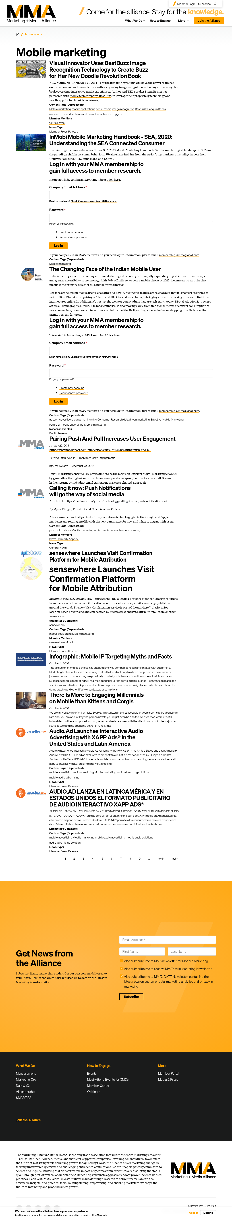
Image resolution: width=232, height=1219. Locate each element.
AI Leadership (25, 1091)
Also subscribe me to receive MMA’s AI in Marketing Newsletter (168, 968)
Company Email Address (68, 187)
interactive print (59, 114)
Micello (69, 642)
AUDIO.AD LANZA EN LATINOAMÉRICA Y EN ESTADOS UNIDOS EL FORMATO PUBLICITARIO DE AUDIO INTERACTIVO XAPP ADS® (109, 798)
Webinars (93, 1091)
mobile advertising (60, 772)
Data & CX (23, 1085)
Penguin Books (156, 109)
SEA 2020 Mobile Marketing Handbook (128, 150)
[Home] (17, 34)
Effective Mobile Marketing (167, 419)
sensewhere (57, 642)
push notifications (60, 530)
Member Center (98, 1085)
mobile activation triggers (106, 114)
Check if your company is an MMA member (94, 201)
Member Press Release (63, 131)
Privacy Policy (194, 1205)
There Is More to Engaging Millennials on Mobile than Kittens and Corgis (96, 698)
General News (58, 547)
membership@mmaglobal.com (179, 255)
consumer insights (85, 419)
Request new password (73, 237)
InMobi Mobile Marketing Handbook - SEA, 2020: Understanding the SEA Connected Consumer (110, 140)
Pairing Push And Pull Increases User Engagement (112, 438)
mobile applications (83, 109)
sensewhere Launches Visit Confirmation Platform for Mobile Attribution (100, 556)
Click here (113, 179)
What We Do (133, 20)
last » (174, 858)
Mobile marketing (60, 109)
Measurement (26, 1073)
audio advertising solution (65, 842)
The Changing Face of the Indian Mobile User (105, 269)
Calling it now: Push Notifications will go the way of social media (90, 491)
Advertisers (66, 419)
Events (92, 1073)
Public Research (59, 433)
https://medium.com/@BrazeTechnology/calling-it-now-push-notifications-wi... (117, 501)
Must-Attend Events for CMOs (108, 1079)
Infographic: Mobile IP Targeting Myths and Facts (110, 656)
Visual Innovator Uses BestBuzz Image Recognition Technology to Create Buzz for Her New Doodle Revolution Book (98, 69)
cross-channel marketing (125, 530)
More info (102, 1215)
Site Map (211, 1205)
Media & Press (168, 1079)
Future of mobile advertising (66, 424)
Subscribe (204, 3)
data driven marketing (136, 419)
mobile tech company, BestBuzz (90, 96)
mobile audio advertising (64, 777)
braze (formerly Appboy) (64, 539)
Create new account (71, 232)
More (185, 21)
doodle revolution (80, 114)
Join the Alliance (209, 20)
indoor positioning (60, 633)
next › (161, 858)
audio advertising (83, 772)
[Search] (216, 3)
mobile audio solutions (139, 837)
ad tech (53, 419)
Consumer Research (110, 419)
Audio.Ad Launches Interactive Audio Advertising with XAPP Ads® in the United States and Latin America (96, 737)
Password (57, 209)
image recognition (123, 109)
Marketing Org (26, 1079)
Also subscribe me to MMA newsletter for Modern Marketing (166, 961)
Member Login (186, 3)
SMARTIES (23, 1097)
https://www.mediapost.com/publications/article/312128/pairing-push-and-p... (100, 450)
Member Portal (168, 1073)
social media (103, 109)
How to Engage (160, 20)
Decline (208, 1212)
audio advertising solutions (133, 772)
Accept (193, 1212)
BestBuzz (141, 109)
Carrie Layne (57, 122)
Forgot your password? (61, 224)
